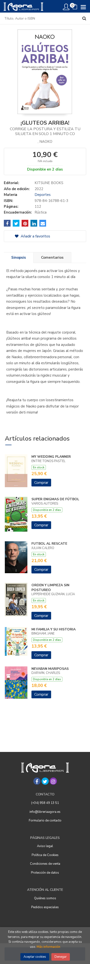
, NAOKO (45, 141)
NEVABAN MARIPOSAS (50, 668)
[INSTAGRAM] (53, 781)
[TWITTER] (45, 781)
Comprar (41, 482)
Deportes (43, 194)
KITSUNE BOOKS (49, 182)
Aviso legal (45, 846)
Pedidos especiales (45, 907)
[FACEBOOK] (37, 781)
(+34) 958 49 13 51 (45, 803)
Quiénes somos (45, 898)
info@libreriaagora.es (45, 812)
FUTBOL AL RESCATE (49, 543)
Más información (48, 947)
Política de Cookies (45, 855)
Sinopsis (18, 257)
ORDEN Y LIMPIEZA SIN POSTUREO (50, 587)
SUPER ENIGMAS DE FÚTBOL (55, 499)
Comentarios (52, 257)
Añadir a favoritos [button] (35, 236)
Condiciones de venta (45, 864)
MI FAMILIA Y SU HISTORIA (53, 629)
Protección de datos (45, 873)
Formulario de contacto (45, 820)
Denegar (60, 957)
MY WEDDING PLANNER (51, 456)
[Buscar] (84, 18)
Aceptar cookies (35, 957)
